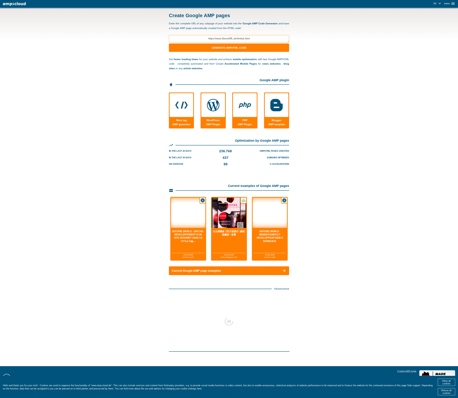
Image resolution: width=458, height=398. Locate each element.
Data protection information (218, 388)
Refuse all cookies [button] (446, 391)
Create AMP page (406, 371)
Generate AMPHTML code (229, 47)
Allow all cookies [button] (446, 382)
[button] (437, 3)
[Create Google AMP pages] (14, 4)
